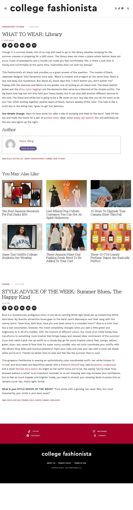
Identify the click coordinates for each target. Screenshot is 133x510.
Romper (38, 400)
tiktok (35, 431)
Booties (16, 159)
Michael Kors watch (27, 368)
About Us (51, 463)
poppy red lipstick (84, 117)
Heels (31, 400)
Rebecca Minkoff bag (72, 364)
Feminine (25, 400)
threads (102, 436)
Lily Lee (7, 303)
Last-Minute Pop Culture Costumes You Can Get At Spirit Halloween (64, 214)
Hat (21, 159)
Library (27, 159)
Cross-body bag (14, 400)
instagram (102, 431)
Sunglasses (55, 400)
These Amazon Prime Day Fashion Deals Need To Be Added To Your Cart (64, 257)
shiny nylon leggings (30, 89)
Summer (49, 159)
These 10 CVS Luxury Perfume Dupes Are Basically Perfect (110, 257)
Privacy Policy (64, 463)
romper (6, 364)
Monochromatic (38, 159)
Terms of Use (80, 463)
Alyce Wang (9, 40)
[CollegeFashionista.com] (53, 8)
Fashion (5, 27)
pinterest (35, 436)
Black (9, 159)
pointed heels (51, 117)
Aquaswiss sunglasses (103, 364)
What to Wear (17, 27)
